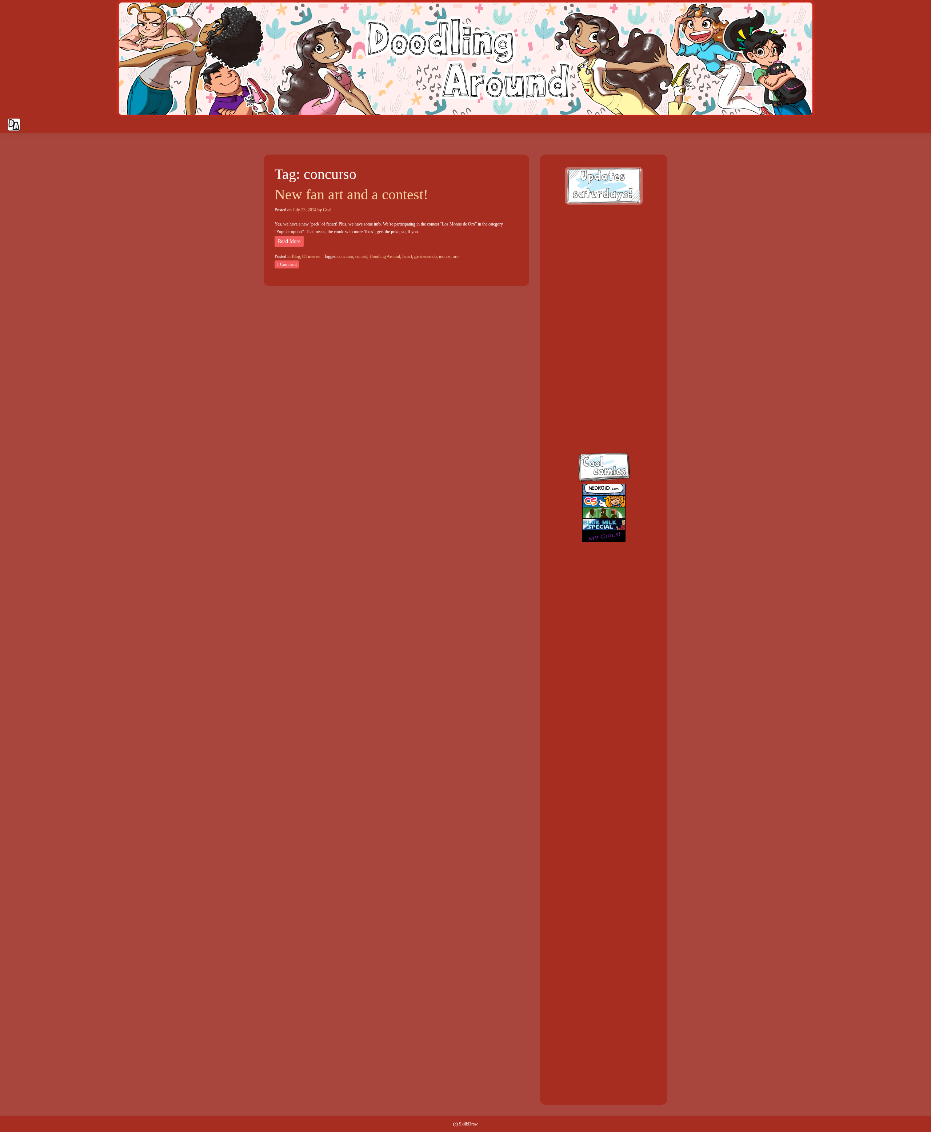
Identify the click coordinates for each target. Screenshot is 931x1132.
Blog (296, 256)
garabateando (425, 256)
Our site (918, 125)
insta (597, 422)
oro (456, 256)
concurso (345, 256)
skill (597, 390)
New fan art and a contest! (351, 194)
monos (445, 256)
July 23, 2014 (304, 209)
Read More (289, 241)
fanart (407, 256)
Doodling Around (384, 256)
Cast (844, 125)
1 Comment (287, 264)
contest (361, 256)
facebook (597, 327)
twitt (597, 359)
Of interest (311, 256)
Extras (889, 125)
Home (804, 125)
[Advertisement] (604, 258)
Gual (327, 209)
